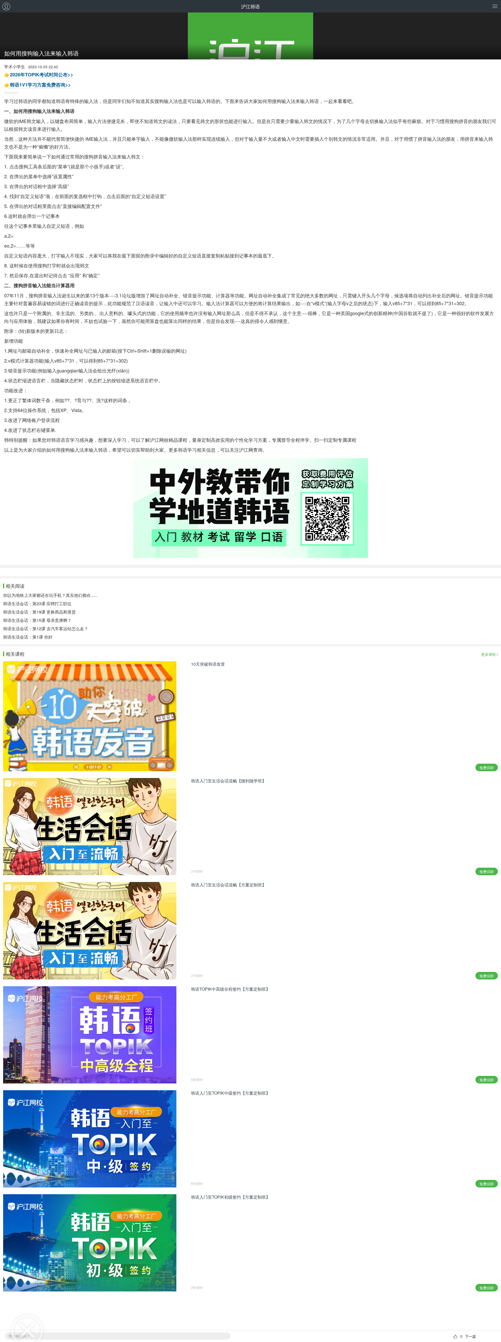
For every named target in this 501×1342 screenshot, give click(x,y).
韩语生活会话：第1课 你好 (27, 637)
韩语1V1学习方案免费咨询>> (40, 84)
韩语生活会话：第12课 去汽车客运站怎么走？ (45, 629)
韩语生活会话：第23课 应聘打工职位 (37, 603)
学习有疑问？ (19, 1336)
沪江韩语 (250, 6)
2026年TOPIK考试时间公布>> (41, 74)
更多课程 (488, 654)
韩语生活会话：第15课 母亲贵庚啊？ (37, 620)
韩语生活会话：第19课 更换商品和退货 (39, 612)
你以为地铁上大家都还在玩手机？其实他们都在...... (50, 595)
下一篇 (470, 1336)
